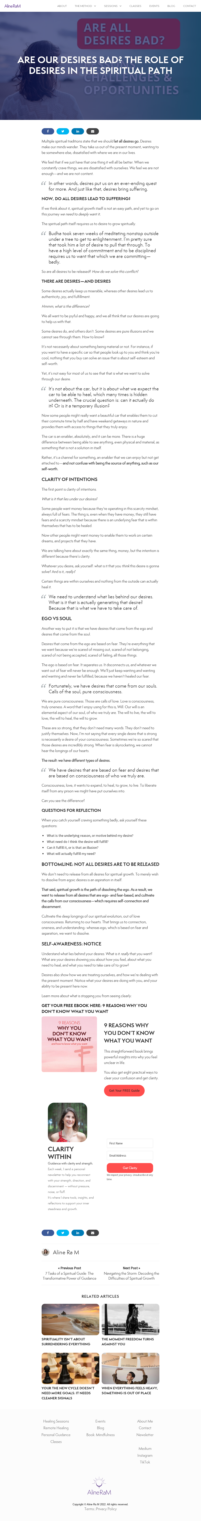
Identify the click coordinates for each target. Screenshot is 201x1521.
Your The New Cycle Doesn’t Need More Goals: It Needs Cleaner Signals (68, 1393)
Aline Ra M (66, 1252)
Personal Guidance (55, 1434)
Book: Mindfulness (100, 1434)
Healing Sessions (56, 1421)
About (62, 5)
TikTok (145, 1462)
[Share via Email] (92, 131)
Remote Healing (56, 1427)
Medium (145, 1448)
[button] (67, 1122)
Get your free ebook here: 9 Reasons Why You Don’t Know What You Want (94, 1008)
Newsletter (144, 1434)
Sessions (111, 5)
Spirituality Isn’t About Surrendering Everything (66, 1342)
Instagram (145, 1455)
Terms (89, 1508)
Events (154, 5)
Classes (135, 5)
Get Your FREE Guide (124, 1090)
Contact (189, 5)
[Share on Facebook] (48, 131)
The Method (83, 5)
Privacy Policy (106, 1508)
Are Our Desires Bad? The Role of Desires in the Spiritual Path (100, 65)
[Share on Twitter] (63, 131)
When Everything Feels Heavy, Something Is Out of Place (130, 1391)
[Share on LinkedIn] (77, 131)
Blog (171, 5)
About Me (145, 1421)
